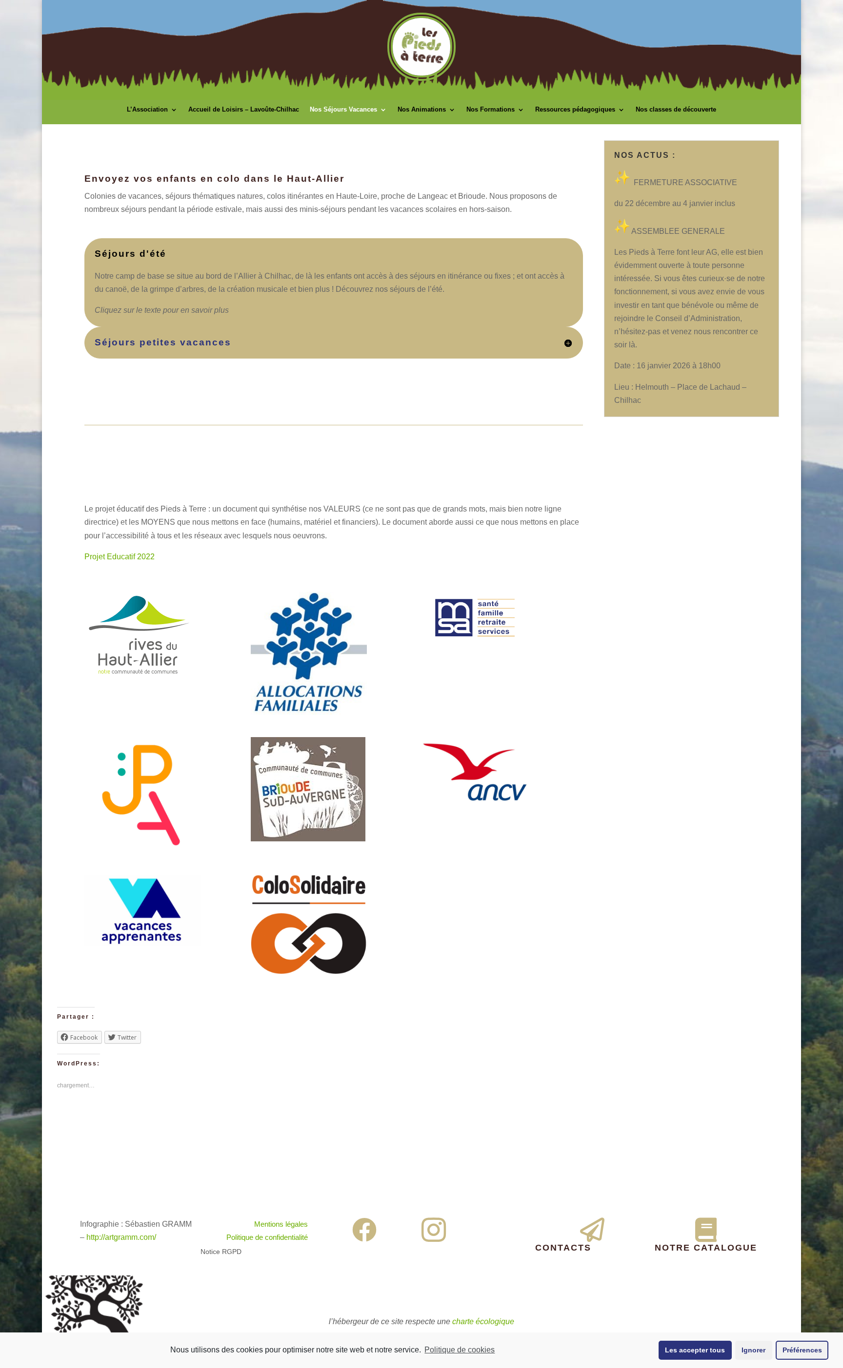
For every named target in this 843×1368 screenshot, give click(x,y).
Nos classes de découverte (676, 109)
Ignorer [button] (753, 1350)
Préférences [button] (802, 1350)
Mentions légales (281, 1224)
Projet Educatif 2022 (119, 556)
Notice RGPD (221, 1251)
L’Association (147, 109)
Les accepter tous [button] (695, 1350)
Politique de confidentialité (267, 1237)
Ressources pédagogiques (575, 109)
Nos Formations (490, 109)
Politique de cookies (459, 1350)
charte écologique (483, 1321)
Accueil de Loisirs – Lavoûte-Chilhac (243, 109)
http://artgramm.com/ (121, 1237)
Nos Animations (422, 109)
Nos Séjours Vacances (343, 109)
